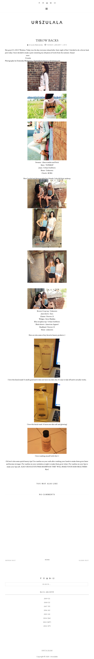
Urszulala (54, 656)
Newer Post (10, 560)
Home (47, 560)
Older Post (84, 560)
